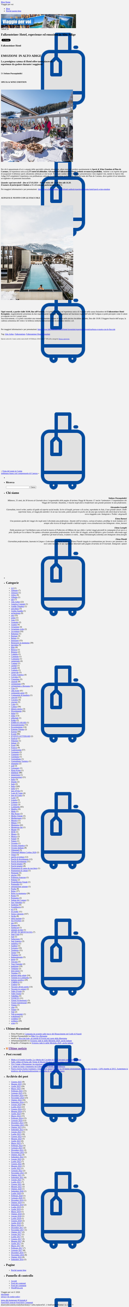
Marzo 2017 (16, 1246)
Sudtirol (14, 946)
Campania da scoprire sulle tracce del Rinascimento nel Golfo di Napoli (53, 1034)
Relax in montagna (18, 893)
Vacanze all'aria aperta (20, 987)
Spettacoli (15, 927)
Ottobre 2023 (16, 1127)
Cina (13, 688)
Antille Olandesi (17, 606)
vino (13, 1007)
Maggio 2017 (16, 1241)
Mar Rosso (15, 814)
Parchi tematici (17, 864)
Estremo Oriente (17, 729)
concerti (14, 697)
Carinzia (14, 670)
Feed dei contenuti (18, 1283)
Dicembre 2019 (17, 1200)
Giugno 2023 (16, 1136)
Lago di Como (17, 793)
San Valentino (16, 902)
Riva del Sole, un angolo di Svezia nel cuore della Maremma (43, 1038)
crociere (14, 702)
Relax (13, 891)
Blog (8, 9)
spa (12, 923)
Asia (13, 620)
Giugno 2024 (16, 1109)
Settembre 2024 (17, 1102)
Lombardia (15, 807)
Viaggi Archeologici (19, 1000)
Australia (14, 622)
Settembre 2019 (17, 1205)
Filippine (14, 741)
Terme (13, 953)
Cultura (14, 707)
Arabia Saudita (17, 611)
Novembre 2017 (17, 1230)
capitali (14, 666)
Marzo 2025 (16, 1089)
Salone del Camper (18, 900)
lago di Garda (16, 795)
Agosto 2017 (16, 1234)
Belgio (13, 638)
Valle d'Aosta (16, 991)
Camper (14, 663)
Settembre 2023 (17, 1130)
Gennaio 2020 (16, 1198)
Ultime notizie (18, 1048)
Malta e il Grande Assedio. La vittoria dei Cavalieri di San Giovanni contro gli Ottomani (46, 1060)
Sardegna (15, 905)
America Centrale (18, 604)
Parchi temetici (17, 866)
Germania (15, 752)
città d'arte (15, 691)
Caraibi (14, 668)
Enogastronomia (17, 725)
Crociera (14, 700)
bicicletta (14, 645)
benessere (15, 640)
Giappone (15, 754)
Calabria (14, 654)
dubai (13, 713)
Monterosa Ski (17, 827)
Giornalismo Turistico (19, 761)
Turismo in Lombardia (20, 978)
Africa (13, 595)
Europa (14, 732)
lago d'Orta (15, 791)
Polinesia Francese (18, 877)
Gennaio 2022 (16, 1171)
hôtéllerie (14, 773)
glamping (15, 763)
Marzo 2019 (16, 1212)
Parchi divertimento (19, 861)
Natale (13, 839)
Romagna (15, 898)
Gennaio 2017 (16, 1250)
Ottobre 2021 (16, 1175)
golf (12, 766)
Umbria (14, 984)
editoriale (14, 718)
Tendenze (15, 950)
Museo (14, 834)
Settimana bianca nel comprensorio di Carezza (19, 473)
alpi (12, 599)
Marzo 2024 (16, 1116)
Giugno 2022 (16, 1164)
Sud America (16, 941)
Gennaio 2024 (16, 1120)
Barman (14, 636)
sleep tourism (16, 918)
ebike (13, 716)
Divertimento (16, 711)
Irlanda (14, 782)
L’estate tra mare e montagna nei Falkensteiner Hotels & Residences (38, 1066)
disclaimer (5, 1294)
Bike (13, 647)
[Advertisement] (25, 563)
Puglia (13, 889)
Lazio (13, 798)
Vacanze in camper (18, 989)
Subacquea (15, 939)
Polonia (14, 880)
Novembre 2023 (17, 1125)
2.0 (12, 588)
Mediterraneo (16, 818)
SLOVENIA (16, 921)
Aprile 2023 (16, 1141)
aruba (13, 618)
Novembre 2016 (17, 1255)
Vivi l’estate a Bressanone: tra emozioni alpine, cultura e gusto (35, 1064)
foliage (14, 743)
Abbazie (14, 590)
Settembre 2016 (17, 1259)
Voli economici (17, 1014)
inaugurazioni (16, 777)
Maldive (14, 809)
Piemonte (15, 873)
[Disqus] (64, 373)
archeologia (15, 613)
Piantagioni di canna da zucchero (24, 868)
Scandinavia (16, 907)
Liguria (14, 800)
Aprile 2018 (16, 1223)
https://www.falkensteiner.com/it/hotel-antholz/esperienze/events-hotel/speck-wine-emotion (74, 189)
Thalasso (14, 955)
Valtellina (15, 996)
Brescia (14, 650)
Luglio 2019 (16, 1207)
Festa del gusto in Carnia (12, 471)
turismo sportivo (17, 980)
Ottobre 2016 (16, 1257)
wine (13, 1023)
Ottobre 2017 (16, 1232)
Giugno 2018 (16, 1221)
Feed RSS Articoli (8, 1302)
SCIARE (14, 912)
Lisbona (14, 802)
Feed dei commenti (18, 1285)
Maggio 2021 (16, 1187)
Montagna (15, 825)
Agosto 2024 (16, 1105)
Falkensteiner (20, 334)
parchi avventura (17, 857)
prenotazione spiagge (19, 886)
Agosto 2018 (16, 1216)
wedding (14, 1019)
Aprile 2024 (16, 1114)
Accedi (14, 1281)
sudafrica (14, 943)
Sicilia (13, 916)
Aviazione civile (17, 629)
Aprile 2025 (16, 1086)
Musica (14, 836)
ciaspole (14, 681)
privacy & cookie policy (10, 1297)
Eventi (13, 734)
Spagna (14, 925)
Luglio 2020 (16, 1193)
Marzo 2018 (16, 1225)
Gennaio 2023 (16, 1148)
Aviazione (15, 627)
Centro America (17, 675)
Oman (13, 855)
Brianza (14, 652)
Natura (14, 841)
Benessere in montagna (20, 643)
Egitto (13, 720)
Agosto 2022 (16, 1159)
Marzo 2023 (16, 1143)
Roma (13, 896)
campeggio (15, 661)
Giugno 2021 (16, 1184)
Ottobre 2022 (16, 1155)
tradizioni (15, 966)
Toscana (14, 962)
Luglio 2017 (16, 1237)
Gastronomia (16, 750)
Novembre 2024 (17, 1098)
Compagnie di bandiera (20, 695)
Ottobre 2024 (16, 1100)
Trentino (14, 973)
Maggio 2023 (16, 1139)
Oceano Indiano (17, 848)
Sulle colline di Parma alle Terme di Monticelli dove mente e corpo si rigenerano (43, 1062)
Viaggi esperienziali (19, 1003)
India (13, 779)
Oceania (14, 843)
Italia (13, 786)
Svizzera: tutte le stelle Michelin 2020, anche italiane (51, 1041)
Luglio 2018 (16, 1218)
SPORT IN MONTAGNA (21, 932)
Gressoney (15, 768)
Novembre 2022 (17, 1152)
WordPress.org (17, 1288)
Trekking (14, 968)
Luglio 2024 (16, 1107)
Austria (14, 625)
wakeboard (15, 1016)
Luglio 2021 (16, 1182)
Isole (13, 784)
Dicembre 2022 (17, 1150)
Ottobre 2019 (16, 1202)
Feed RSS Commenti (24, 1302)
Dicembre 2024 (17, 1095)
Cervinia (14, 677)
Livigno (14, 804)
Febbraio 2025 (17, 1091)
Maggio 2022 (16, 1166)
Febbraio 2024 (17, 1118)
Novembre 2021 (17, 1173)
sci (12, 909)
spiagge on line (17, 930)
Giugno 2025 (16, 1082)
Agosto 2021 (16, 1180)
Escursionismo (17, 727)
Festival (14, 738)
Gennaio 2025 (16, 1093)
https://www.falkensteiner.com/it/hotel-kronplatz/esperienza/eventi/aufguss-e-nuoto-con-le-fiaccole (76, 329)
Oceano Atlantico (18, 845)
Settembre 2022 (17, 1157)
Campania (15, 659)
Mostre (14, 830)
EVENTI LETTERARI (20, 736)
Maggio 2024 (16, 1111)
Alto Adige (9, 334)
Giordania (15, 757)
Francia (14, 748)
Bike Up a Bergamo (39, 1036)
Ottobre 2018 (16, 1214)
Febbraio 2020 (17, 1196)
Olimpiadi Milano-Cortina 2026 (23, 852)
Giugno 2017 (16, 1239)
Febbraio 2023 (17, 1146)
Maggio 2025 (16, 1084)
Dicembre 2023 (17, 1123)
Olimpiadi (15, 850)
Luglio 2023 (16, 1134)
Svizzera (14, 948)
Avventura (15, 631)
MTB (13, 832)
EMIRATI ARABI (18, 722)
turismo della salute (18, 975)
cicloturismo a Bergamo (20, 686)
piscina (14, 875)
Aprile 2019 (16, 1209)
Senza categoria (64, 339)
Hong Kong (16, 770)
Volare (13, 1009)
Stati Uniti (15, 934)
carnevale (15, 672)
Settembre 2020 (17, 1191)
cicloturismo (16, 684)
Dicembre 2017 (17, 1228)
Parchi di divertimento (20, 859)
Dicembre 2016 (17, 1253)
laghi (13, 789)
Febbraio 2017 (17, 1248)
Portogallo (15, 884)
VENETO (15, 998)
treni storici (15, 971)
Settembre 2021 (17, 1177)
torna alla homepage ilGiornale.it (14, 1300)
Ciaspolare (15, 679)
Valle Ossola (16, 994)
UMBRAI (15, 982)
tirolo (13, 959)
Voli (12, 1012)
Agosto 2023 (16, 1132)
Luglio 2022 (16, 1161)
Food (13, 745)
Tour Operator (16, 964)
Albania (14, 597)
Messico (14, 820)
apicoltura (15, 609)
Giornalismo (16, 759)
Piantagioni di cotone (19, 871)
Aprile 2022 (16, 1168)
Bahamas (14, 634)
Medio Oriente (17, 816)
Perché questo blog (13, 11)
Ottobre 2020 (16, 1189)
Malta (13, 811)
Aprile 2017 (16, 1243)
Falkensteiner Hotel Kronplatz (38, 334)
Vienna (14, 1005)
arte (12, 615)
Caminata (15, 656)
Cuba (13, 704)
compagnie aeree (17, 693)
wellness (14, 1021)
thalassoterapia (17, 957)
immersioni (15, 775)
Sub (12, 937)
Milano (14, 823)
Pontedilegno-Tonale (19, 882)
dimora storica (16, 709)
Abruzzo (14, 593)
